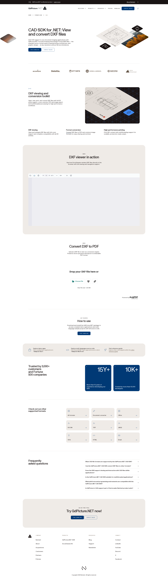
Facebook (118, 559)
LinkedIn (118, 544)
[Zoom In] (67, 176)
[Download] (34, 176)
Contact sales (128, 8)
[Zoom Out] (57, 176)
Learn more (57, 2)
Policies (38, 559)
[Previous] (43, 175)
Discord (117, 551)
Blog (90, 540)
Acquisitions (40, 548)
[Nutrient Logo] (37, 8)
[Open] (30, 176)
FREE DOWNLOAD (34, 49)
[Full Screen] (71, 176)
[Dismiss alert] (138, 2)
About (38, 544)
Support (91, 544)
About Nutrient (131, 2)
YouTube (118, 548)
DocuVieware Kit (67, 544)
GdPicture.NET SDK (68, 540)
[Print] (38, 176)
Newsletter (92, 548)
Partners (38, 555)
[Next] (49, 175)
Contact (118, 540)
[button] (82, 8)
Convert (68, 132)
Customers (39, 551)
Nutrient (38, 540)
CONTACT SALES (48, 49)
